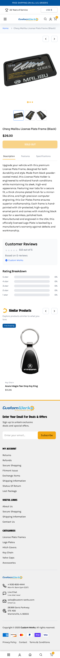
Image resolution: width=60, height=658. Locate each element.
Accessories (9, 562)
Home (5, 28)
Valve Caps (8, 557)
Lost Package (10, 491)
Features (25, 156)
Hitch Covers (9, 547)
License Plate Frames (14, 537)
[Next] (54, 39)
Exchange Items (11, 475)
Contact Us (9, 521)
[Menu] (8, 19)
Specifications (43, 156)
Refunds (7, 460)
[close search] (45, 18)
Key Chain (8, 552)
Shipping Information (14, 480)
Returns (7, 455)
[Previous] (46, 39)
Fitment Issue (10, 470)
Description (9, 156)
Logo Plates (9, 542)
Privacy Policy (9, 642)
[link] (50, 18)
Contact (23, 642)
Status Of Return (12, 485)
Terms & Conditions (40, 642)
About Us (8, 506)
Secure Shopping (12, 465)
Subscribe (47, 435)
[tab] (28, 102)
